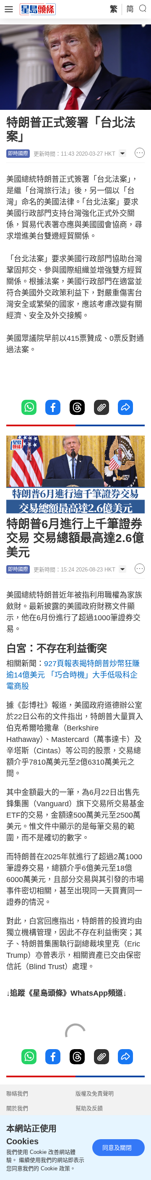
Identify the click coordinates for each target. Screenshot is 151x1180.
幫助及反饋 (89, 1108)
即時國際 (18, 153)
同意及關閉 (117, 1147)
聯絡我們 (17, 1093)
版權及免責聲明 (95, 1093)
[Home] (38, 9)
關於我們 (17, 1108)
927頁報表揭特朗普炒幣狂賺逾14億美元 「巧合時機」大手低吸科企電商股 (73, 675)
